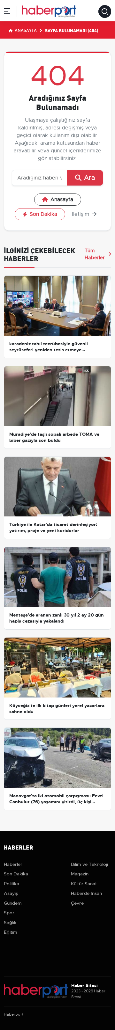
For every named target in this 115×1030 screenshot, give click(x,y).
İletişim (81, 214)
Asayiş (11, 893)
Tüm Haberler (95, 254)
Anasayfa (25, 30)
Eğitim (10, 932)
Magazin (79, 874)
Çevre (77, 903)
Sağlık (10, 922)
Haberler (13, 864)
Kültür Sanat (84, 884)
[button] (7, 12)
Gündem (13, 903)
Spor (9, 913)
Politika (11, 884)
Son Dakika (43, 214)
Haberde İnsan (86, 893)
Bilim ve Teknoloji (89, 864)
